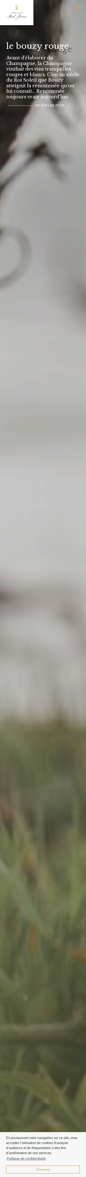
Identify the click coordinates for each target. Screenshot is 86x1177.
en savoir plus (49, 106)
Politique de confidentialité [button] (26, 1158)
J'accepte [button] (43, 1169)
